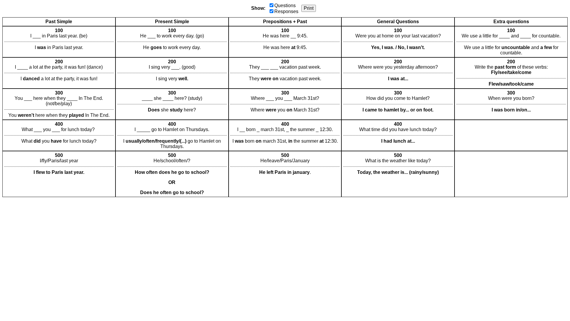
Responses (286, 11)
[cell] (58, 41)
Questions (285, 5)
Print (309, 8)
